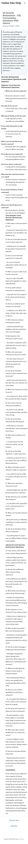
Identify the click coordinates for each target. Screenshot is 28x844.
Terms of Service (21, 839)
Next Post (14, 826)
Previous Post (14, 820)
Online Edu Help (11, 2)
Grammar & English (8, 26)
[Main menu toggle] (25, 3)
